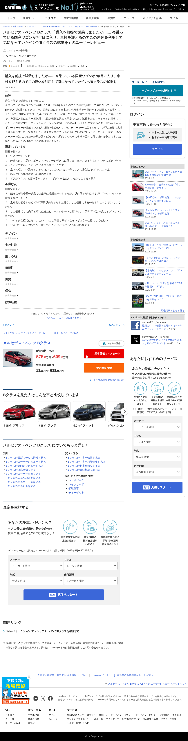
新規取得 (164, 5)
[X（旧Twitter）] (43, 698)
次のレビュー (115, 325)
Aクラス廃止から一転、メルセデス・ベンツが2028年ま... (162, 261)
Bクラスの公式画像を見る (21, 469)
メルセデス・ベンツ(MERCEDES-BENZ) (43, 26)
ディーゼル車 (76, 492)
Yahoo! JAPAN (177, 5)
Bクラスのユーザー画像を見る (23, 473)
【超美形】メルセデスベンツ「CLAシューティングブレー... (164, 273)
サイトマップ (112, 719)
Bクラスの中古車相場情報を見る (86, 461)
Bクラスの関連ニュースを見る (23, 482)
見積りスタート (67, 594)
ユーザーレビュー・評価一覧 (85, 26)
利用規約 (164, 715)
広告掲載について (131, 719)
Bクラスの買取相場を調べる (84, 469)
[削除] (29, 677)
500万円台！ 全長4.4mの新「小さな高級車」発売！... (163, 188)
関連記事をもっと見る (173, 310)
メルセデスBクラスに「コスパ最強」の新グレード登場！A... (162, 226)
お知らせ (103, 715)
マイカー (175, 18)
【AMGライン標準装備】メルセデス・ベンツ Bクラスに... (163, 200)
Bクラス (66, 26)
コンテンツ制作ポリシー (79, 719)
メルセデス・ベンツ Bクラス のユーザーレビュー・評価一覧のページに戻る (40, 333)
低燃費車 (73, 488)
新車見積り (93, 18)
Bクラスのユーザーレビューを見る (26, 461)
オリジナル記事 (152, 18)
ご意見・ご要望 (168, 719)
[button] (111, 343)
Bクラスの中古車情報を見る (84, 457)
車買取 (111, 18)
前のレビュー (11, 325)
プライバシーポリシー (122, 715)
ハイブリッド (76, 484)
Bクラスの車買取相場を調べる (108, 380)
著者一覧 (98, 719)
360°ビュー (30, 18)
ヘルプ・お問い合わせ (78, 723)
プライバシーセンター (146, 715)
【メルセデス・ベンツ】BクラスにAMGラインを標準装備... (163, 213)
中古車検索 (71, 18)
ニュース (129, 18)
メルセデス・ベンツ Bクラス (27, 343)
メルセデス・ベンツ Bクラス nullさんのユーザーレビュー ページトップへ (147, 683)
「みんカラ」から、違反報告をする (63, 318)
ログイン (154, 5)
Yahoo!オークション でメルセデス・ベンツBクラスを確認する (42, 631)
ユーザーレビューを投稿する (156, 90)
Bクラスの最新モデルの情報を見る (26, 457)
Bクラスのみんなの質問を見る (23, 477)
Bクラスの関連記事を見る (21, 486)
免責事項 (176, 715)
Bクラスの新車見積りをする (84, 465)
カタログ (50, 18)
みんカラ (53, 719)
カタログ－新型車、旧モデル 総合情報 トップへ (61, 675)
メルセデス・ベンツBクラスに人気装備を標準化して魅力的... (163, 175)
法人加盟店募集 (150, 719)
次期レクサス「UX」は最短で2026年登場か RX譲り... (163, 286)
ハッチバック (76, 480)
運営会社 (91, 715)
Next (124, 411)
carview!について (75, 715)
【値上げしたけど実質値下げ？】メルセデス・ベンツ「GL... (164, 248)
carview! (6, 26)
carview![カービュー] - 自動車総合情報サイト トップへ (123, 675)
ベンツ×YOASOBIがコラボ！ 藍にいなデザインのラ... (163, 299)
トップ (11, 18)
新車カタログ (18, 26)
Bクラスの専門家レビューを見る (24, 465)
